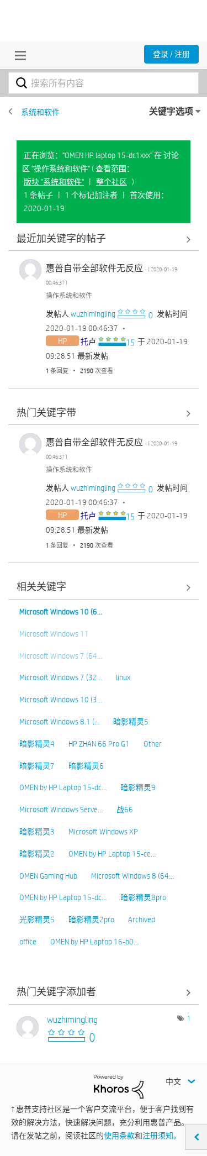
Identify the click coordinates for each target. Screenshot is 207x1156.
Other (153, 744)
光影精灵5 (37, 919)
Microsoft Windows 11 (54, 634)
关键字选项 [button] (171, 111)
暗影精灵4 (37, 744)
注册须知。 (161, 1136)
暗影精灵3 (37, 832)
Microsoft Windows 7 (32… (60, 677)
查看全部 (103, 239)
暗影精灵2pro (91, 919)
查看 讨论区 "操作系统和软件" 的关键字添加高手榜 (103, 992)
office (27, 942)
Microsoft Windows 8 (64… (132, 876)
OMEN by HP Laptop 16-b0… (94, 942)
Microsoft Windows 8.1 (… (59, 722)
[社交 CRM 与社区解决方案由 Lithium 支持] (119, 1086)
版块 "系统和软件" (54, 182)
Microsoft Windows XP (103, 832)
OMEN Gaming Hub (48, 876)
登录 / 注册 (171, 54)
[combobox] (103, 83)
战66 (124, 810)
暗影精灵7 (37, 766)
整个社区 (111, 182)
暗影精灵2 (37, 854)
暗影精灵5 (130, 722)
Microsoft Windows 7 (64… (60, 656)
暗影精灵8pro (143, 897)
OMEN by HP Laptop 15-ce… (112, 854)
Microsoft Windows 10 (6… (60, 612)
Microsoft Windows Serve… (61, 810)
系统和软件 (40, 112)
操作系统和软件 (69, 295)
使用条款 (119, 1136)
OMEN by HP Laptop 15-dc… (63, 787)
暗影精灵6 (86, 766)
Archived (141, 919)
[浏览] (17, 55)
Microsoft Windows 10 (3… (60, 700)
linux (123, 677)
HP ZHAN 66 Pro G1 (99, 744)
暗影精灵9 (138, 787)
